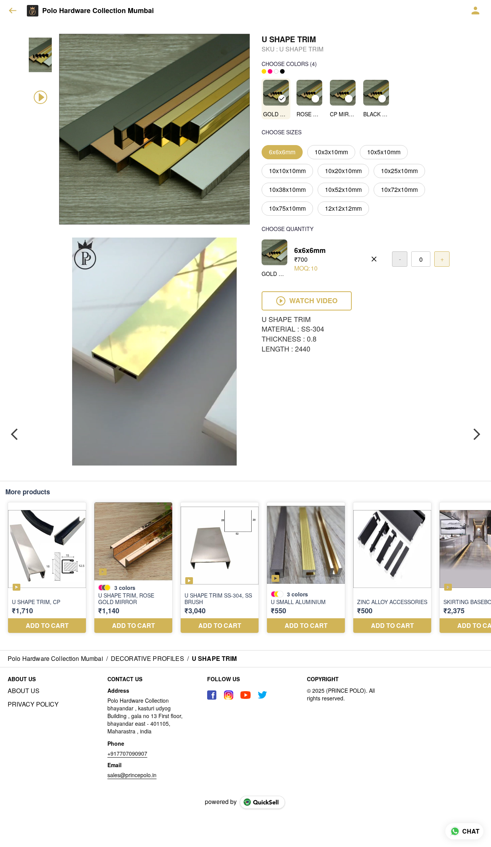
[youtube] (245, 695)
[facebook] (212, 695)
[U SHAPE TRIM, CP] (47, 567)
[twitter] (262, 695)
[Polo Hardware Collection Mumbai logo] (32, 11)
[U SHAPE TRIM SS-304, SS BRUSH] (219, 567)
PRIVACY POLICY (33, 704)
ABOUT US (24, 691)
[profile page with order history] (475, 10)
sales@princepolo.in (132, 775)
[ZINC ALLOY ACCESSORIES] (392, 567)
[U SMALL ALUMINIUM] (306, 567)
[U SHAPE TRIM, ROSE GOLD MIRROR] (133, 567)
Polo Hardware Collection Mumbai (98, 11)
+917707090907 (127, 753)
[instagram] (228, 695)
